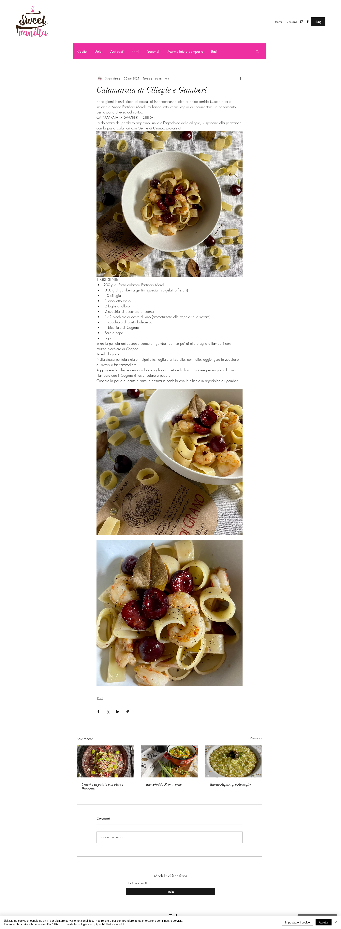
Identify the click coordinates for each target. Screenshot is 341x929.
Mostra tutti (256, 738)
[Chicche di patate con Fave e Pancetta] (105, 761)
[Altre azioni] (240, 78)
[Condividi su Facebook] (98, 712)
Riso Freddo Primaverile (164, 784)
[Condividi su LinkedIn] (118, 712)
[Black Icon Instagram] (302, 22)
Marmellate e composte (185, 51)
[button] (257, 51)
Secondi (153, 51)
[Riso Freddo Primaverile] (169, 761)
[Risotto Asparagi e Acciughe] (233, 761)
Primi (135, 51)
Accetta (323, 922)
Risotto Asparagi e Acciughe (230, 784)
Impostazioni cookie (297, 922)
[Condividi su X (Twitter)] (108, 712)
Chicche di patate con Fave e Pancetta (103, 786)
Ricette (82, 51)
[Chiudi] (336, 922)
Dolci (98, 51)
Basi (214, 51)
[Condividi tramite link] (127, 712)
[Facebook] (308, 22)
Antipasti (117, 51)
